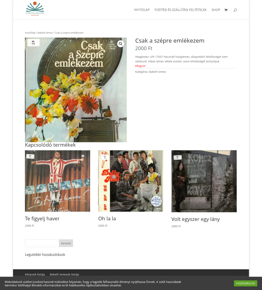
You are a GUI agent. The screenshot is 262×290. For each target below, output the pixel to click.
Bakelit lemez (45, 32)
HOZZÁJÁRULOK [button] (245, 283)
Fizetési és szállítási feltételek (181, 10)
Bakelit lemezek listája (64, 274)
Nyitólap (142, 10)
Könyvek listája (35, 274)
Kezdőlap (30, 32)
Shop (216, 10)
